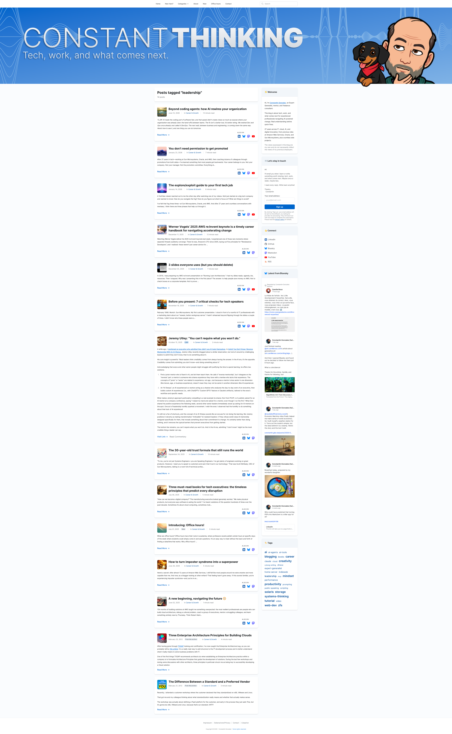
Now (204, 4)
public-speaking (272, 588)
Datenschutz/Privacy (222, 723)
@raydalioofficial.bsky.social (276, 414)
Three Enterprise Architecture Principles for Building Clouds (210, 635)
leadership (270, 576)
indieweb (283, 572)
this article (174, 649)
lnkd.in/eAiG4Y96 (271, 521)
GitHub (271, 244)
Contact (228, 4)
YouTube (272, 257)
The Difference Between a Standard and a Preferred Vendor (209, 681)
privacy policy (280, 219)
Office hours (216, 4)
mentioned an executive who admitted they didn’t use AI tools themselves (196, 349)
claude (268, 561)
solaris (269, 592)
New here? (169, 4)
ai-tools (283, 552)
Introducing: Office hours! (186, 525)
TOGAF (181, 646)
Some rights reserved (239, 729)
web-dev (271, 605)
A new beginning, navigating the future (196, 598)
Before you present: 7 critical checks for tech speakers (206, 301)
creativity (285, 561)
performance (271, 580)
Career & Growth (192, 113)
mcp (279, 576)
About (196, 4)
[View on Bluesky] (244, 136)
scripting (284, 588)
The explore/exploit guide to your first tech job (201, 185)
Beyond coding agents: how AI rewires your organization (208, 109)
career (290, 556)
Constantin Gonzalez (278, 103)
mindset (288, 576)
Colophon (245, 723)
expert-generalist (273, 568)
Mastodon (272, 253)
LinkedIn (271, 239)
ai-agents (273, 552)
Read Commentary (178, 436)
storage (280, 592)
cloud (274, 561)
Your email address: (272, 196)
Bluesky (271, 248)
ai (266, 552)
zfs (280, 605)
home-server (271, 572)
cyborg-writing (270, 565)
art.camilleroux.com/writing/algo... (278, 353)
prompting (287, 584)
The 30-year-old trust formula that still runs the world (206, 450)
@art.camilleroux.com (273, 349)
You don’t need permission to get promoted (198, 148)
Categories (182, 4)
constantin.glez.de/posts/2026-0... (278, 433)
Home (158, 4)
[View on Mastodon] (248, 136)
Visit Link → (162, 436)
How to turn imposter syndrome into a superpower (203, 562)
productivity (273, 584)
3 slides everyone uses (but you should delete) (201, 265)
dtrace (280, 565)
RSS (269, 261)
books (281, 557)
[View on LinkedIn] (239, 136)
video (278, 601)
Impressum (207, 723)
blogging (271, 556)
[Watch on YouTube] (253, 136)
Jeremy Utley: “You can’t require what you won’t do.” (204, 338)
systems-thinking (277, 596)
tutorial (269, 601)
